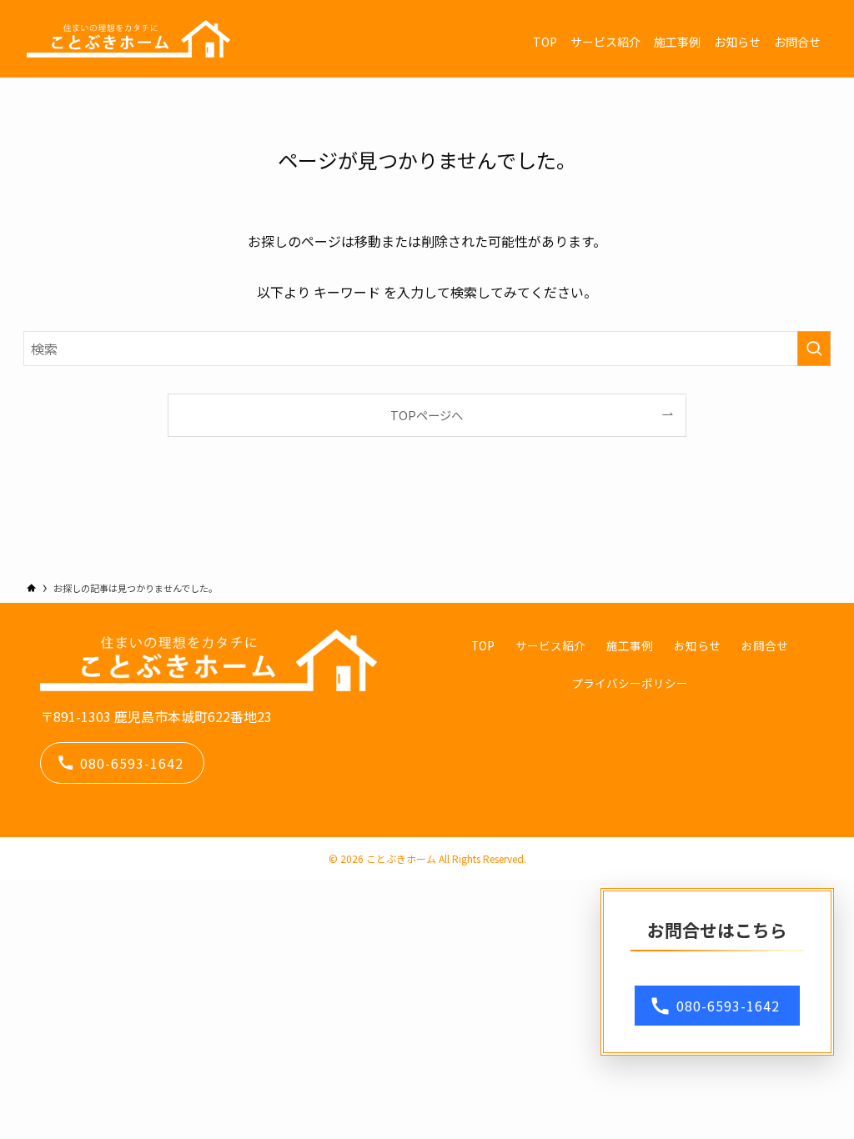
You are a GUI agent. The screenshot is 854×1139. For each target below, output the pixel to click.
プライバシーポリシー (629, 683)
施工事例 (629, 645)
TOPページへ (426, 415)
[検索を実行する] (814, 348)
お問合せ (764, 645)
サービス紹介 (550, 645)
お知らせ (697, 645)
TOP (483, 645)
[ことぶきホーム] (128, 39)
